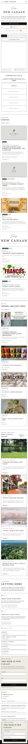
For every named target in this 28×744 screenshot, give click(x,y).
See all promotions (5, 309)
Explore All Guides (21, 435)
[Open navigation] (26, 2)
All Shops (4, 35)
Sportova (14, 85)
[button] (14, 457)
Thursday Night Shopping (15, 30)
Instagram (5, 698)
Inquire (14, 80)
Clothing (20, 35)
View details (4, 159)
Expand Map (7, 69)
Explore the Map (14, 23)
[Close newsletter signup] (25, 722)
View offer (4, 342)
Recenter (19, 69)
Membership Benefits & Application (8, 711)
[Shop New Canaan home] (8, 1)
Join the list (14, 740)
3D (23, 69)
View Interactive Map (15, 39)
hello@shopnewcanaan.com (8, 694)
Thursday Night (12, 35)
